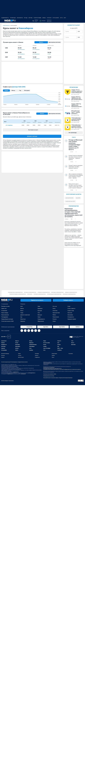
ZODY (65, 17)
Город (21, 312)
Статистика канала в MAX (7, 321)
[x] (35, 330)
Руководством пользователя (48, 367)
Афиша (44, 17)
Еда (21, 317)
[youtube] (39, 330)
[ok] (28, 330)
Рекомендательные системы (48, 375)
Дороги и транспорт (25, 314)
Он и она (55, 306)
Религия (55, 319)
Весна (21, 310)
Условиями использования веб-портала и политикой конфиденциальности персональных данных (62, 369)
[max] (32, 330)
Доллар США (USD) (69, 197)
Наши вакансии (5, 314)
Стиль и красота (71, 308)
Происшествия (56, 312)
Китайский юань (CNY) (70, 201)
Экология (70, 312)
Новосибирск (6, 25)
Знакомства (20, 17)
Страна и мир (71, 310)
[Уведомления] (79, 21)
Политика (55, 310)
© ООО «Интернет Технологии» (7, 380)
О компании (4, 310)
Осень (54, 308)
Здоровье (22, 321)
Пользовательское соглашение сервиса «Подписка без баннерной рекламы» (58, 377)
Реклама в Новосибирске (69, 294)
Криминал (40, 308)
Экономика (70, 314)
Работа (54, 314)
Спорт (69, 306)
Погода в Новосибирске (30, 292)
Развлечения (56, 317)
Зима (39, 306)
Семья (54, 321)
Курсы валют (56, 17)
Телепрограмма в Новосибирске (18, 294)
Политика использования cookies (49, 374)
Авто (21, 306)
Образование (41, 321)
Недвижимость (5, 17)
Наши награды (4, 312)
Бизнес (22, 308)
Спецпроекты (71, 317)
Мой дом (40, 314)
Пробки (42, 20)
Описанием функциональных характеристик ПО (52, 368)
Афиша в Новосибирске (71, 292)
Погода (25, 17)
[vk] (25, 330)
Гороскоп (49, 17)
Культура (40, 310)
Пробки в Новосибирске (44, 292)
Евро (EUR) (78, 197)
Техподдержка (4, 317)
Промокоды (13, 17)
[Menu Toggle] (2, 21)
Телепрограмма (37, 17)
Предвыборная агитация (7, 319)
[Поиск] (76, 21)
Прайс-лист (4, 308)
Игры (61, 17)
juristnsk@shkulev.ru (31, 372)
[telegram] (21, 330)
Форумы (30, 17)
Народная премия (72, 319)
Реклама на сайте (5, 306)
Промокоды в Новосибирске (54, 294)
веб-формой (23, 373)
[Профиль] (82, 21)
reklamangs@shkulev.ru (47, 362)
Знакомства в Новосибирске (15, 292)
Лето (39, 312)
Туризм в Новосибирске (40, 294)
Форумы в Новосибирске (57, 292)
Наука (39, 317)
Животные (23, 319)
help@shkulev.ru (10, 373)
